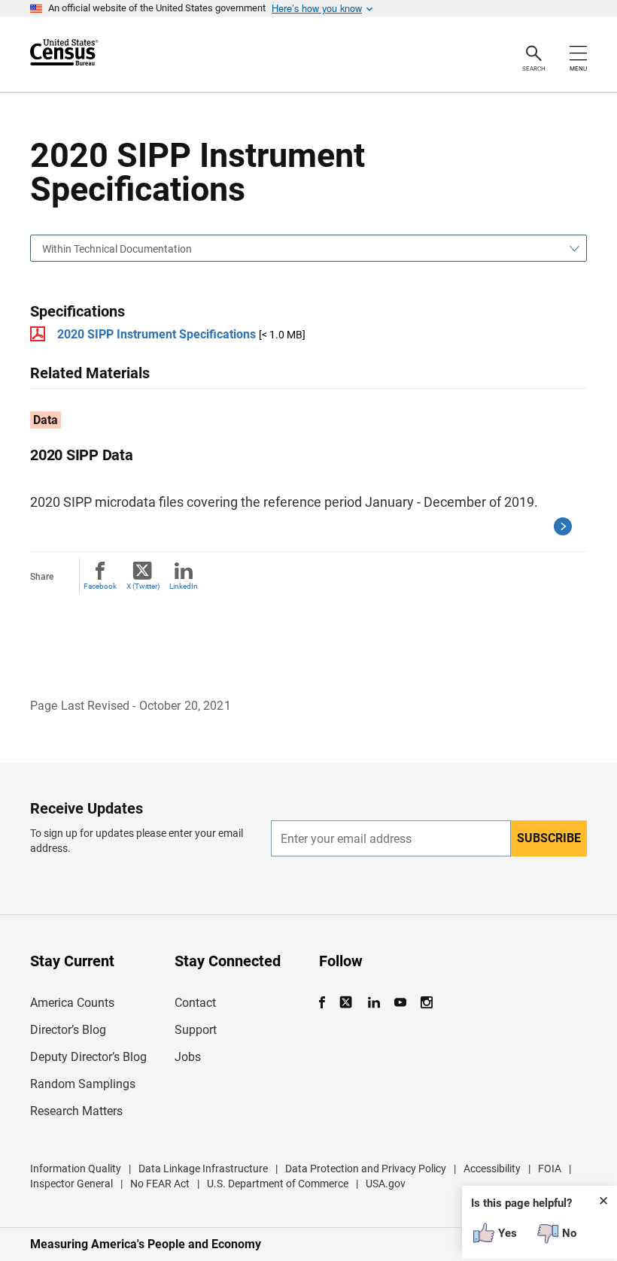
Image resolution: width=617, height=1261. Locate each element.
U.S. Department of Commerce (277, 1184)
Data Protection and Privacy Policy (365, 1168)
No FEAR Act (160, 1184)
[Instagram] (426, 1003)
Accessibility (492, 1168)
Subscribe (549, 838)
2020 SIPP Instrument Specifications (156, 334)
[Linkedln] (373, 1003)
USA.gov (386, 1184)
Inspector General (71, 1184)
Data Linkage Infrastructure (203, 1168)
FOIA (549, 1168)
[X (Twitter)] (347, 1003)
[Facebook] (326, 1003)
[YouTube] (400, 1003)
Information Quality (75, 1168)
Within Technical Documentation (117, 249)
